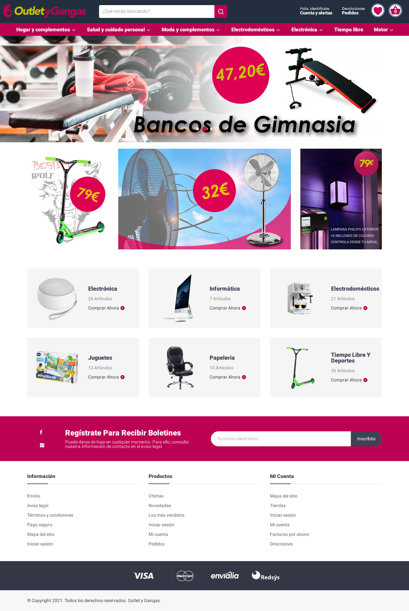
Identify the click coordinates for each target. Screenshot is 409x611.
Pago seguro (39, 524)
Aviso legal (37, 505)
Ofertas (156, 495)
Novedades (160, 505)
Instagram (42, 445)
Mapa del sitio (41, 534)
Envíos (33, 495)
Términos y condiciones (50, 515)
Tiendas (278, 505)
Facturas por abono (289, 534)
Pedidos (157, 543)
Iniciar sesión (40, 543)
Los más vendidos (166, 515)
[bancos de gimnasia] (204, 89)
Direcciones (281, 543)
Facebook (41, 432)
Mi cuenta (158, 534)
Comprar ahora (103, 308)
